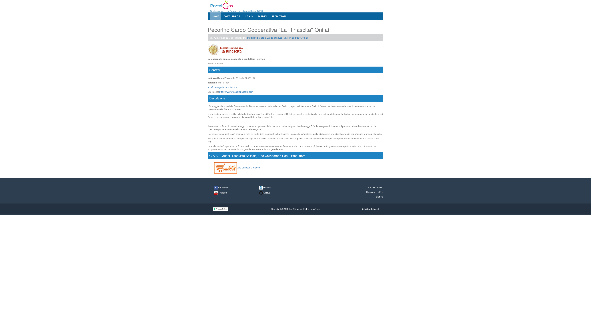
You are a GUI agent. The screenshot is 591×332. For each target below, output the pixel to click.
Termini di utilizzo (374, 187)
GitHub (266, 192)
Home (216, 16)
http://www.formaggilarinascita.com (236, 91)
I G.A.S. (249, 16)
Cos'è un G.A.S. (232, 16)
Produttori (279, 16)
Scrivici (262, 16)
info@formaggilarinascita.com (222, 87)
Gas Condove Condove (248, 167)
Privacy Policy (221, 209)
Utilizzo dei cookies (374, 192)
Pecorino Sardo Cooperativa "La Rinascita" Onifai (277, 38)
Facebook (223, 187)
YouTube (222, 192)
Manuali (267, 187)
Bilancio (379, 196)
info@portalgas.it (370, 208)
